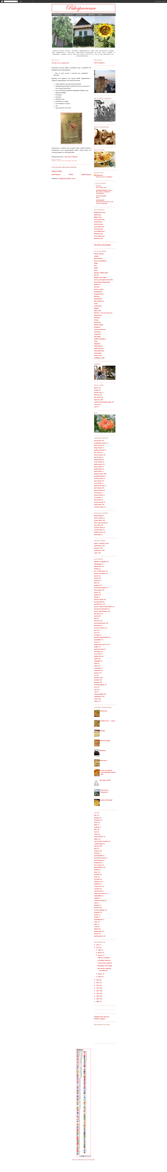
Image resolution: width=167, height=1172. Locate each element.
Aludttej (96, 256)
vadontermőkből (98, 694)
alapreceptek (97, 566)
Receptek (92, 15)
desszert (96, 578)
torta (95, 687)
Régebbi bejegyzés (86, 174)
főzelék (96, 597)
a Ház (95, 834)
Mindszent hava (98, 234)
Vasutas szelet (98, 355)
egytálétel (96, 585)
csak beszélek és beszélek (101, 841)
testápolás (97, 912)
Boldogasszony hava (99, 212)
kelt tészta (97, 621)
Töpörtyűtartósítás (99, 351)
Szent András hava (99, 236)
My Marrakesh (100, 200)
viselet (96, 927)
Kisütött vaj (97, 284)
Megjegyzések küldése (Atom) (67, 178)
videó (95, 924)
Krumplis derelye (99, 294)
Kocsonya (96, 287)
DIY (95, 815)
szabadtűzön (97, 670)
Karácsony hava (98, 238)
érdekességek (97, 931)
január (100, 977)
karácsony (97, 400)
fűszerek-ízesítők (98, 599)
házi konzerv (97, 614)
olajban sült (97, 656)
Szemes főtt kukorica (100, 329)
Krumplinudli (98, 292)
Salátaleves (97, 327)
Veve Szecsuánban (101, 196)
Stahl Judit (97, 535)
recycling (96, 889)
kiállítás (96, 870)
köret (95, 630)
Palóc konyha (57, 15)
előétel (96, 592)
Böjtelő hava (97, 215)
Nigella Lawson (98, 532)
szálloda (96, 898)
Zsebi (95, 832)
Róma (95, 825)
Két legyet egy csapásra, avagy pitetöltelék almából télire (107, 772)
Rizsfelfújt (102, 731)
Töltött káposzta (98, 346)
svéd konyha (97, 493)
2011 (97, 993)
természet (96, 908)
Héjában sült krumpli (100, 277)
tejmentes (96, 548)
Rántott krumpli (98, 325)
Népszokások (69, 15)
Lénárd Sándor (98, 530)
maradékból (97, 640)
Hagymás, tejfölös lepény (101, 273)
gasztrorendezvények (99, 858)
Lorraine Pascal (98, 527)
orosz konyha (97, 483)
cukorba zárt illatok (99, 573)
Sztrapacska (97, 334)
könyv (95, 872)
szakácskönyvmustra (99, 893)
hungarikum (97, 863)
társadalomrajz (98, 919)
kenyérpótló (97, 625)
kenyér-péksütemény (99, 623)
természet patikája (99, 685)
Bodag (96, 263)
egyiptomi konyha (99, 450)
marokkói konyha (99, 476)
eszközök (96, 853)
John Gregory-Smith (100, 523)
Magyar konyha (81, 15)
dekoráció (97, 846)
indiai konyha (98, 464)
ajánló (96, 839)
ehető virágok (98, 590)
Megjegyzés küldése (57, 171)
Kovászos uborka (98, 289)
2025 (97, 945)
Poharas (96, 320)
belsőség (96, 569)
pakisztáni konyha (99, 486)
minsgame (74, 160)
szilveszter (96, 404)
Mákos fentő (97, 311)
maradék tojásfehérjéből (101, 637)
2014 (97, 985)
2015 (97, 983)
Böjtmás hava (98, 217)
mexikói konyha (98, 478)
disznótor (96, 581)
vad (95, 692)
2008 (97, 1001)
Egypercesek (99, 175)
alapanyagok (97, 564)
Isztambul (97, 820)
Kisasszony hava (98, 229)
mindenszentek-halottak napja (102, 402)
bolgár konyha (98, 448)
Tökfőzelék (97, 344)
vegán (95, 553)
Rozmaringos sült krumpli (105, 966)
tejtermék (96, 682)
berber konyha (98, 445)
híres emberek (98, 865)
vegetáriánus (97, 550)
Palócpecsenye (98, 315)
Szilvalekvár (97, 332)
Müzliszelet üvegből (104, 741)
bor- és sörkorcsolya (99, 571)
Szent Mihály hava (99, 231)
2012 (97, 991)
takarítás (96, 905)
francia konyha (98, 455)
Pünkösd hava (98, 222)
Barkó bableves (98, 258)
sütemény (96, 678)
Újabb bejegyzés (56, 174)
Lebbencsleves (98, 306)
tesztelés (96, 915)
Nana (95, 822)
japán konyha (98, 467)
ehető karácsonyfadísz (100, 588)
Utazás (100, 15)
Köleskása (97, 296)
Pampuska (97, 318)
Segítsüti (96, 827)
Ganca (96, 270)
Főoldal (71, 174)
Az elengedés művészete (104, 960)
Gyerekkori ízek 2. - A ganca (107, 721)
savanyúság (97, 668)
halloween (97, 395)
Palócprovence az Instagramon (104, 791)
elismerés (96, 851)
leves (95, 633)
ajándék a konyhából (100, 562)
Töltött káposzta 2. (99, 348)
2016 (97, 980)
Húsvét (96, 388)
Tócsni (96, 341)
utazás (96, 922)
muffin (96, 647)
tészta (95, 689)
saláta (95, 666)
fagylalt (96, 595)
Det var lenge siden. (101, 187)
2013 (97, 988)
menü (95, 642)
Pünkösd (96, 390)
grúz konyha (97, 457)
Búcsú (97, 197)
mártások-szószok (99, 649)
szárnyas (96, 673)
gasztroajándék (98, 602)
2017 (97, 947)
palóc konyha (98, 488)
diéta (95, 583)
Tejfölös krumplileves (100, 339)
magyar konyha (98, 474)
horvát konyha (98, 462)
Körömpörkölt (98, 299)
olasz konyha (97, 481)
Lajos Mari (97, 525)
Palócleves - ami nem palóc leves (103, 313)
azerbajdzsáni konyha (100, 443)
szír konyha (97, 497)
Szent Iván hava (98, 224)
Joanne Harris (98, 520)
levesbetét (96, 635)
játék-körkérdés (98, 867)
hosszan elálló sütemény (101, 611)
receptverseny (97, 886)
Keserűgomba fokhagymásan (102, 282)
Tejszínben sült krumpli (105, 800)
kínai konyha (98, 471)
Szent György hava (99, 219)
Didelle (96, 268)
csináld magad (98, 844)
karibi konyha (98, 469)
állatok (96, 929)
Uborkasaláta (98, 353)
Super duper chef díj (105, 780)
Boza (95, 266)
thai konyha (97, 500)
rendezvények (97, 891)
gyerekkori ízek (98, 604)
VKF (95, 829)
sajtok (95, 663)
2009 (97, 999)
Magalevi (96, 308)
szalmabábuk (97, 896)
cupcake (96, 576)
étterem (96, 701)
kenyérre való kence (99, 628)
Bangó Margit (98, 516)
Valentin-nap (97, 392)
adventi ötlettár (98, 837)
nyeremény (97, 879)
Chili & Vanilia (98, 518)
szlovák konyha (98, 495)
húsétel (96, 616)
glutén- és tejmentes (99, 543)
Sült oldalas (97, 337)
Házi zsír (96, 275)
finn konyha (97, 452)
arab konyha (97, 441)
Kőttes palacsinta (99, 301)
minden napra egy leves (100, 644)
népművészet (97, 882)
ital (95, 618)
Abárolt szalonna (99, 254)
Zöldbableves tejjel (99, 358)
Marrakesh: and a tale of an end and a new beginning (104, 202)
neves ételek (97, 654)
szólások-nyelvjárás (99, 900)
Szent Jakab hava (99, 227)
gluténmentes (98, 546)
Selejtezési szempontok (104, 958)
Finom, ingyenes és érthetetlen (104, 177)
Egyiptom (96, 818)
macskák (96, 874)
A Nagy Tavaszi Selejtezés (70, 157)
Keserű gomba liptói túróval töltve (103, 280)
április (100, 953)
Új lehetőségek (100, 193)
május (100, 950)
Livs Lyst (98, 186)
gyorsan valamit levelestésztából (103, 607)
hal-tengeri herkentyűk (100, 609)
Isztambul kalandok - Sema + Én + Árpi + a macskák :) (104, 191)
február (100, 974)
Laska (96, 303)
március (100, 955)
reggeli (96, 659)
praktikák (96, 884)
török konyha (98, 504)
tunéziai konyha (98, 502)
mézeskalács (97, 652)
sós (95, 675)
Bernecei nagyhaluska (100, 261)
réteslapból (97, 661)
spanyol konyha (98, 490)
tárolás (96, 917)
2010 (97, 996)
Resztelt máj (97, 322)
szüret (95, 407)
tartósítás (96, 680)
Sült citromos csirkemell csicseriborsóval (104, 969)
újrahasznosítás (98, 936)
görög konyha (98, 460)
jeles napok (97, 397)
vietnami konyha (99, 507)
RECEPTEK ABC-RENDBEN (102, 245)
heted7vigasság (98, 860)
